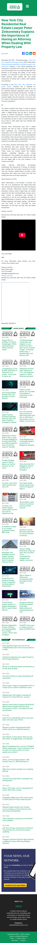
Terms (12, 938)
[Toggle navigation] (27, 6)
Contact (23, 940)
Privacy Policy (21, 938)
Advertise (14, 940)
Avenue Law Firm (6, 275)
